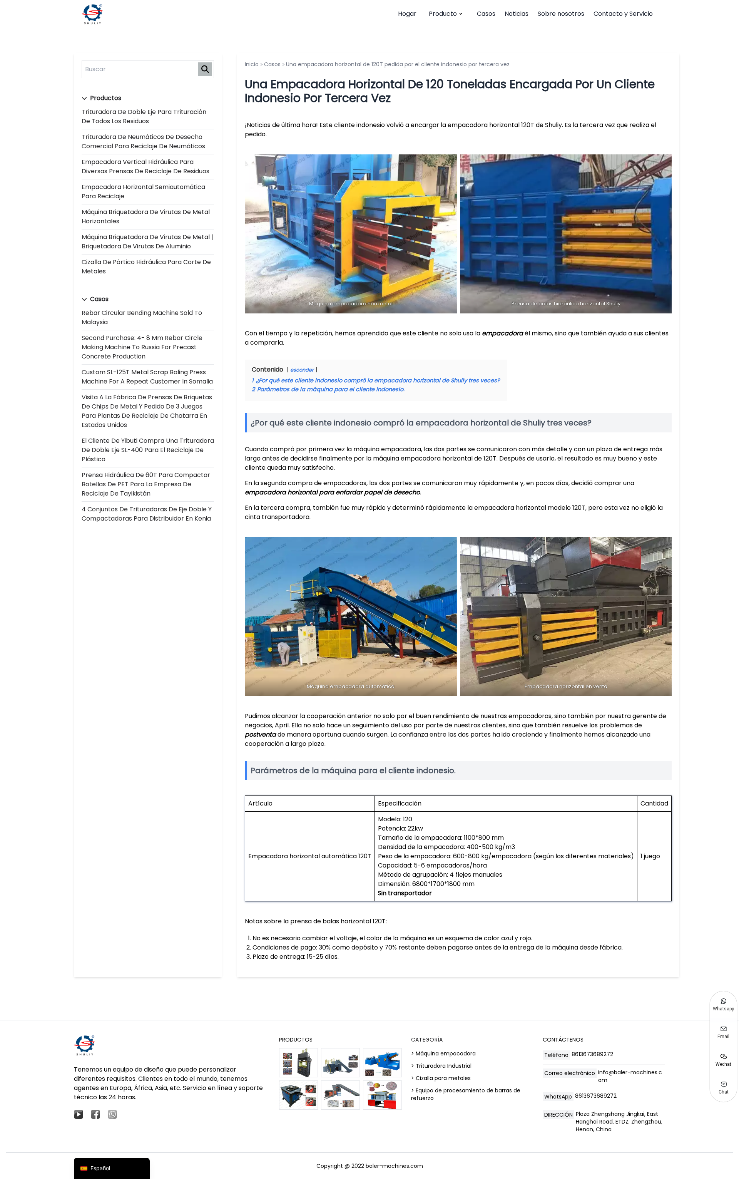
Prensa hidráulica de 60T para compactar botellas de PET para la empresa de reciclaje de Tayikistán (146, 484)
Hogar (407, 13)
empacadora (502, 333)
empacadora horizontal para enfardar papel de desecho (332, 492)
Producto (443, 13)
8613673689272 (592, 1054)
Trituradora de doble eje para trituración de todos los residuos (144, 116)
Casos (486, 13)
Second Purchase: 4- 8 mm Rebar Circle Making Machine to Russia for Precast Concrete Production (142, 347)
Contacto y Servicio (623, 13)
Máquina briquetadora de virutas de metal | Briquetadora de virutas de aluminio (147, 242)
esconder (302, 370)
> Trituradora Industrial (441, 1066)
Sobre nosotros (561, 13)
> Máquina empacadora (443, 1053)
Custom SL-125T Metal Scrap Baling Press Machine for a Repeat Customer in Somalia (147, 377)
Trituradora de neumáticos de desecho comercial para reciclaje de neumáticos (143, 141)
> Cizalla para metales (441, 1078)
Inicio (252, 64)
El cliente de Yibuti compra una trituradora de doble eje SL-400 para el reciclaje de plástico (148, 450)
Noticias (516, 13)
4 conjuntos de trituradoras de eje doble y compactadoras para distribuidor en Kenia (147, 514)
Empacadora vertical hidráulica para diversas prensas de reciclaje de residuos (145, 166)
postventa (260, 734)
